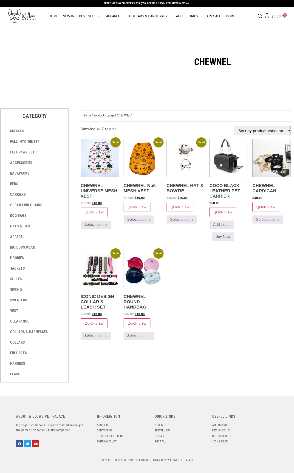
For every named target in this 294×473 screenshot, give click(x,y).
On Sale (214, 16)
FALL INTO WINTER (25, 141)
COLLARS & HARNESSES (148, 16)
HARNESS (17, 363)
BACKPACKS (19, 173)
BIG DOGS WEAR (22, 247)
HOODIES (17, 258)
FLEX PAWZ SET (22, 152)
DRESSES (17, 131)
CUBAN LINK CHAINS (26, 205)
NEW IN (68, 16)
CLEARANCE (19, 321)
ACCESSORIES (187, 16)
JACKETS (17, 268)
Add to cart (222, 225)
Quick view (94, 212)
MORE (230, 16)
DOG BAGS (18, 215)
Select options (95, 225)
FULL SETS (18, 353)
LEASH (15, 374)
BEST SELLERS (90, 16)
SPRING (16, 289)
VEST (14, 311)
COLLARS (17, 342)
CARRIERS (18, 194)
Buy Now (222, 236)
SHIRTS (16, 279)
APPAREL (113, 16)
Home (53, 16)
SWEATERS (18, 300)
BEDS (14, 184)
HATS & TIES (20, 226)
